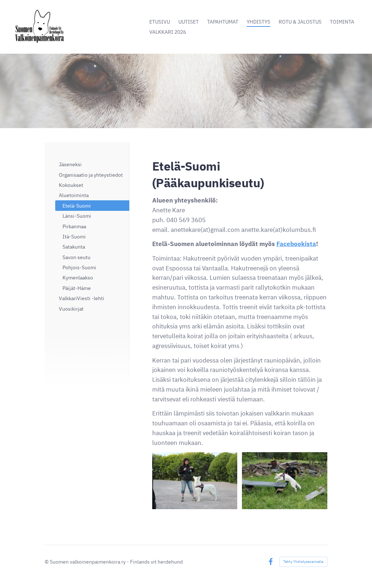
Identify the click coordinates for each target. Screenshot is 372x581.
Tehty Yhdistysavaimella (303, 561)
